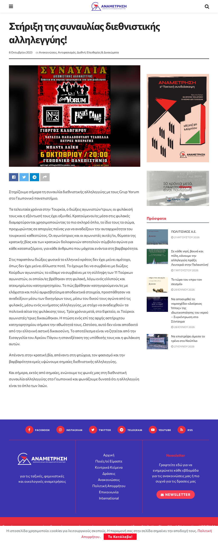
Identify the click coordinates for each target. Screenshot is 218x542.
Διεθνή (81, 52)
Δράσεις (108, 473)
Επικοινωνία (109, 492)
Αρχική (108, 455)
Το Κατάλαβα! (120, 537)
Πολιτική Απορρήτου (108, 486)
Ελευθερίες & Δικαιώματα (103, 52)
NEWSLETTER (177, 494)
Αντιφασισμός (67, 52)
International (109, 498)
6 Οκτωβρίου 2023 (20, 52)
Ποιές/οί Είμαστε (108, 461)
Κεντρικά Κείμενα (109, 467)
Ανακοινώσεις (48, 52)
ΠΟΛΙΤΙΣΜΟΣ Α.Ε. (183, 231)
